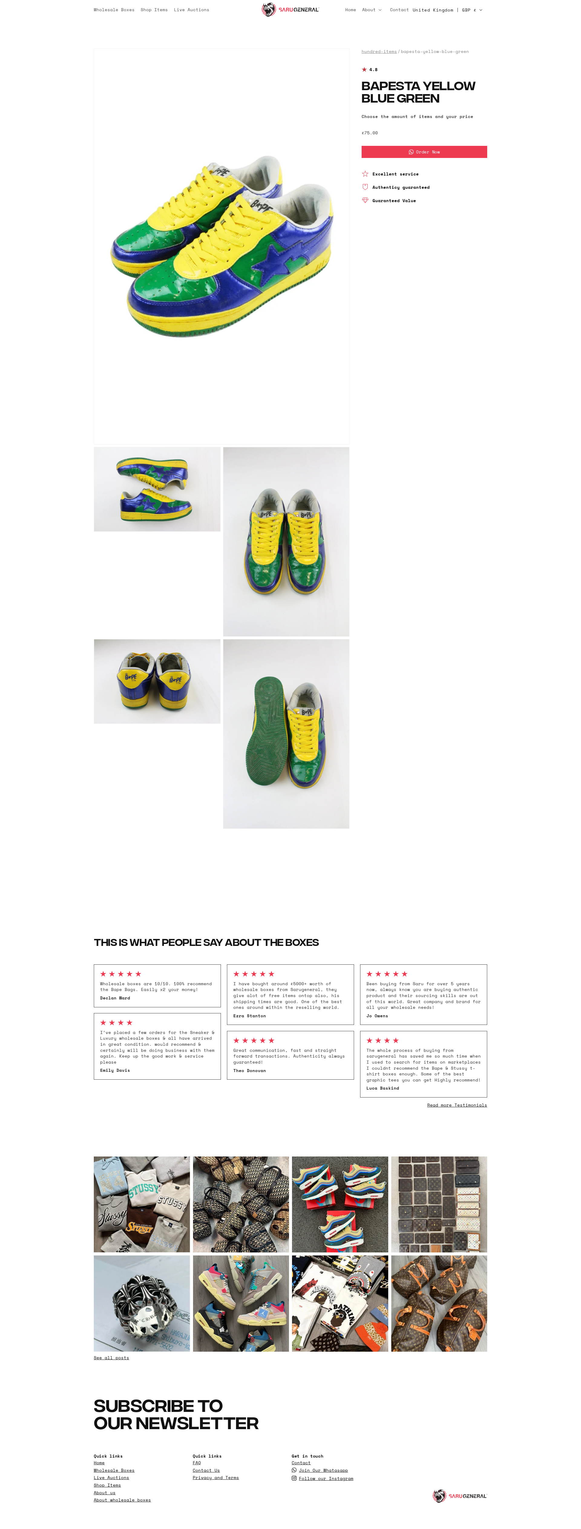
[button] (373, 9)
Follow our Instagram (326, 1479)
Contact (301, 1463)
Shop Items (107, 1485)
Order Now (428, 152)
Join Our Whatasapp (323, 1470)
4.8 (373, 70)
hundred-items (379, 51)
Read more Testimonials (457, 1105)
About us (105, 1493)
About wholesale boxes (122, 1500)
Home (99, 1463)
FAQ (197, 1463)
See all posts (111, 1357)
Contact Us (206, 1470)
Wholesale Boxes (114, 1470)
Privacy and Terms (216, 1478)
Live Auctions (111, 1478)
